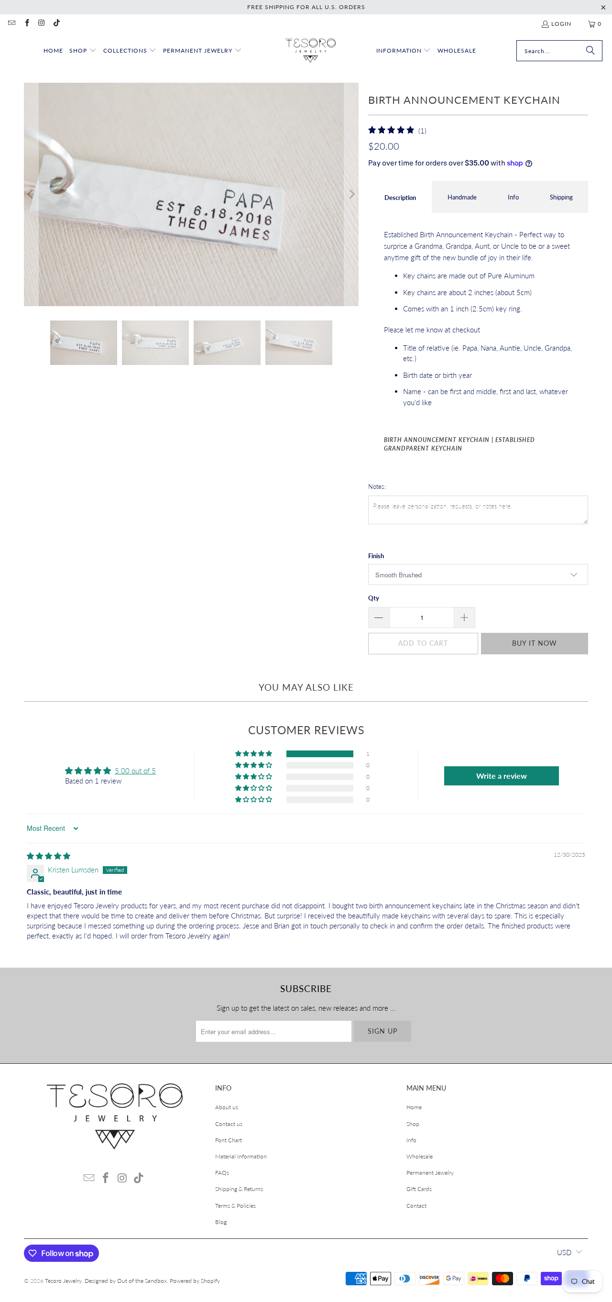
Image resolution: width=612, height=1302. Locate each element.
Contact (416, 1205)
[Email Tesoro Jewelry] (11, 23)
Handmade (462, 197)
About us (226, 1107)
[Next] (351, 194)
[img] (48, 855)
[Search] (590, 50)
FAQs (222, 1172)
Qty (373, 598)
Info (513, 197)
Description (400, 197)
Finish (376, 556)
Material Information (241, 1156)
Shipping (561, 197)
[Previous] (31, 194)
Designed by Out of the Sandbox (126, 1280)
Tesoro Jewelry (63, 1280)
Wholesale (419, 1156)
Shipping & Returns (239, 1188)
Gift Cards (419, 1188)
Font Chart (228, 1140)
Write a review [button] (501, 775)
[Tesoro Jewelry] (310, 51)
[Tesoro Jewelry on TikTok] (56, 23)
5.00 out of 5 (135, 770)
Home (414, 1107)
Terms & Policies (235, 1205)
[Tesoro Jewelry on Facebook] (26, 23)
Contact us (228, 1123)
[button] (83, 51)
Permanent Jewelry (430, 1172)
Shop (412, 1123)
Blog (221, 1221)
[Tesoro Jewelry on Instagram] (41, 23)
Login (561, 23)
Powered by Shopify (195, 1280)
